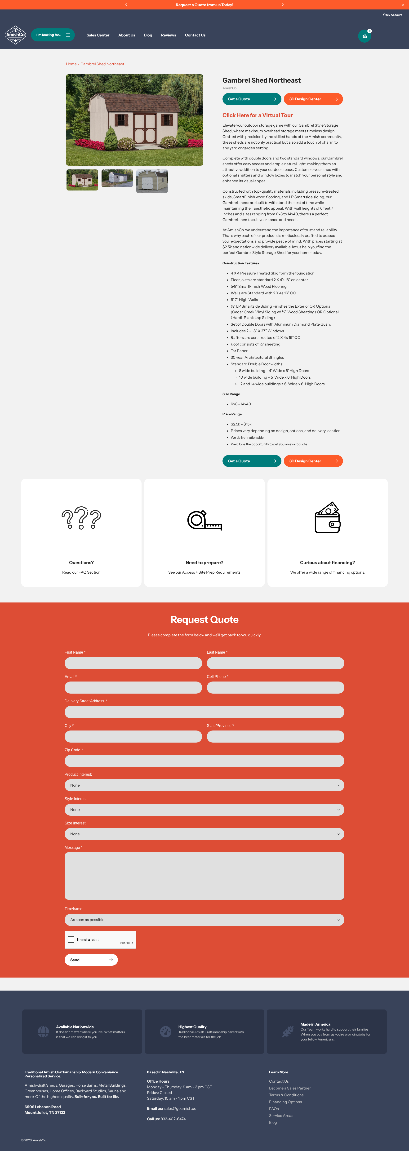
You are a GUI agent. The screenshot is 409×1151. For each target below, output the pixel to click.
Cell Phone (217, 677)
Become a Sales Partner (290, 1088)
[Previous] (126, 4)
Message (73, 848)
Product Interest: (78, 774)
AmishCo (229, 88)
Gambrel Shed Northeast (102, 64)
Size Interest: (75, 823)
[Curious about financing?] (327, 533)
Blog (273, 1122)
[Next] (282, 4)
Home (71, 64)
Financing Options (285, 1101)
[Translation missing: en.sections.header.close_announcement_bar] (403, 4)
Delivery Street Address (86, 701)
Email (71, 677)
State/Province (220, 726)
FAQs (274, 1108)
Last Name (217, 652)
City (69, 726)
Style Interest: (76, 799)
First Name (75, 652)
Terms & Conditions (286, 1095)
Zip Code (74, 750)
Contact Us (279, 1081)
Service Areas (281, 1115)
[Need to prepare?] (204, 533)
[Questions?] (81, 533)
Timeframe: (74, 909)
